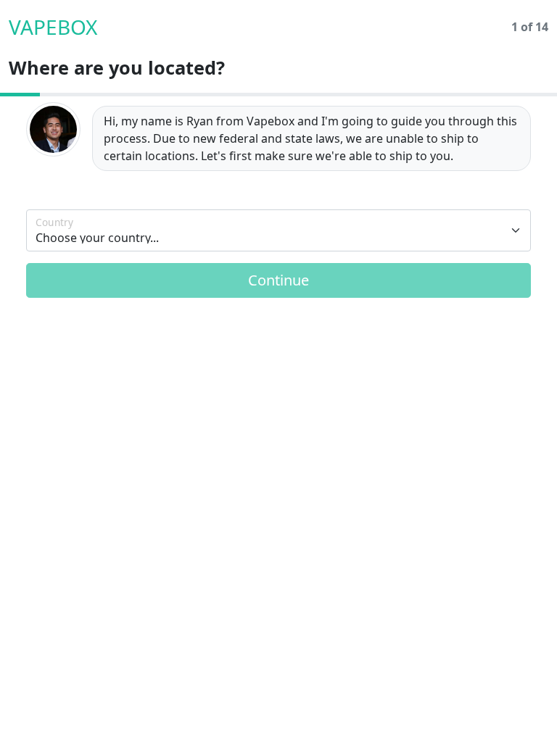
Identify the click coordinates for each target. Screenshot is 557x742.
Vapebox (53, 27)
